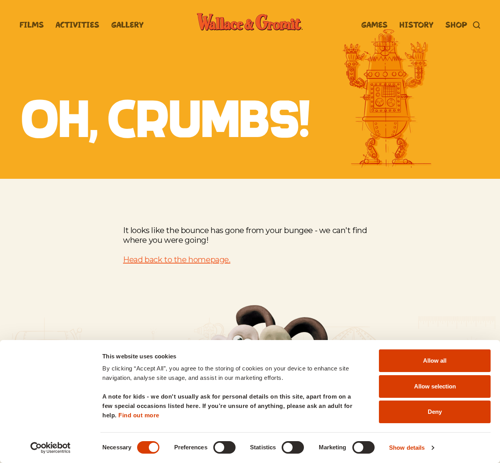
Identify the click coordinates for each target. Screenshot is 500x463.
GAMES (374, 25)
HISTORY (416, 25)
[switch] (224, 447)
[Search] (476, 25)
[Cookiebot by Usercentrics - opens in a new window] (50, 448)
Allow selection (435, 386)
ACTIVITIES (77, 25)
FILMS (32, 25)
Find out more (138, 415)
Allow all (434, 360)
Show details (407, 447)
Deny (435, 411)
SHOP (456, 25)
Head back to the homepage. (176, 259)
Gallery (127, 25)
